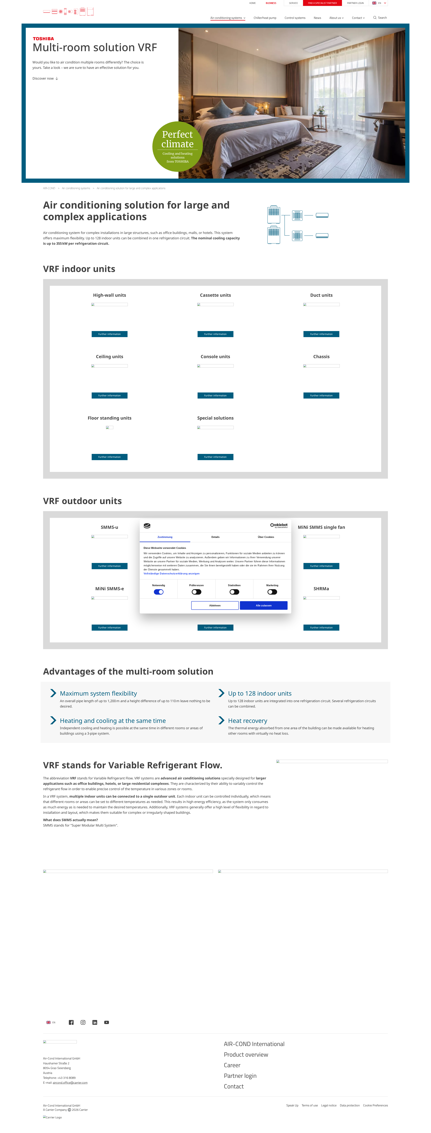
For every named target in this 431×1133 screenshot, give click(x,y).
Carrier (83, 1109)
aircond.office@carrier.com (70, 1082)
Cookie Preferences (375, 1105)
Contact (357, 18)
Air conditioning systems (226, 18)
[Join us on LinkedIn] (95, 1022)
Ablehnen (215, 605)
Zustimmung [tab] (165, 537)
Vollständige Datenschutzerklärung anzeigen (172, 573)
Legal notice (329, 1105)
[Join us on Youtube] (106, 1022)
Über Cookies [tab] (266, 537)
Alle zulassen (264, 605)
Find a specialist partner (322, 3)
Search (382, 18)
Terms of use (310, 1105)
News (317, 18)
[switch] (196, 592)
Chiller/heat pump (265, 18)
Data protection (350, 1105)
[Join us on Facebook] (71, 1022)
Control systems (295, 18)
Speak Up (292, 1105)
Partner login (355, 3)
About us (335, 18)
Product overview (246, 1054)
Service (293, 3)
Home (252, 3)
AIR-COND (49, 188)
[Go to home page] (68, 11)
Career (232, 1065)
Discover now (43, 78)
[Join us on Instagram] (83, 1022)
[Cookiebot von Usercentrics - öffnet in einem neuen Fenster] (273, 525)
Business (271, 3)
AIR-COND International (254, 1043)
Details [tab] (215, 537)
